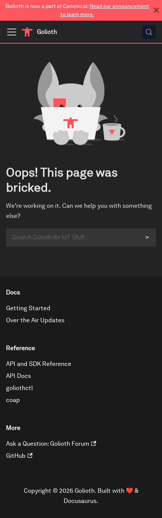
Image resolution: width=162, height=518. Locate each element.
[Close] (156, 10)
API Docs (18, 375)
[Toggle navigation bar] (11, 32)
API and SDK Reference (38, 363)
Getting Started (28, 308)
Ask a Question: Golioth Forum (47, 443)
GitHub (16, 455)
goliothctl (19, 388)
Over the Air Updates (35, 320)
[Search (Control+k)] (149, 32)
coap (13, 400)
